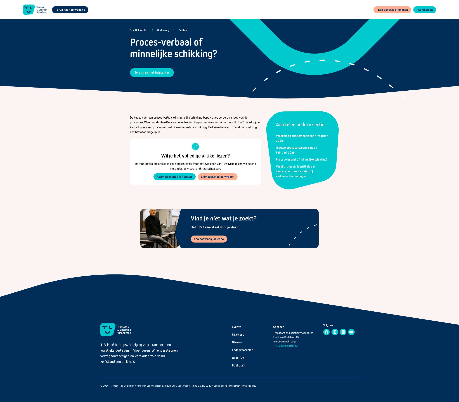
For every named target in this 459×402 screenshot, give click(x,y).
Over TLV (238, 358)
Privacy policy (249, 385)
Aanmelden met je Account (174, 177)
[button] (424, 9)
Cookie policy (220, 385)
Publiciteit (239, 365)
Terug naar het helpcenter (151, 72)
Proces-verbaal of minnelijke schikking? (302, 159)
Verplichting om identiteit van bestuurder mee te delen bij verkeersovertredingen (296, 171)
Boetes (182, 30)
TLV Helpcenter (139, 30)
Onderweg (163, 30)
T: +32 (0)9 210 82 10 (285, 345)
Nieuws (237, 342)
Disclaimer (234, 385)
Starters (238, 335)
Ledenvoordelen (242, 350)
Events (236, 327)
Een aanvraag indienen (209, 239)
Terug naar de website (70, 10)
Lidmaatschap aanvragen (217, 177)
